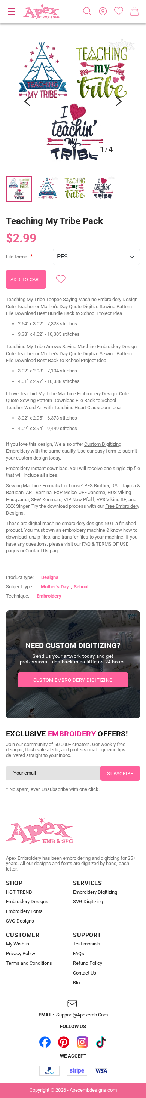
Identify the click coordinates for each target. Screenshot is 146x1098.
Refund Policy (87, 963)
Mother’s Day (55, 586)
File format (17, 257)
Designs (49, 577)
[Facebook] (45, 1042)
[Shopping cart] (134, 11)
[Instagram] (82, 1042)
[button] (73, 101)
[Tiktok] (101, 1042)
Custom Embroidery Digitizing (73, 680)
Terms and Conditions (29, 963)
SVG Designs (20, 921)
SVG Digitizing (88, 901)
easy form (105, 451)
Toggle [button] (11, 11)
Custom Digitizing (102, 444)
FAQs (78, 953)
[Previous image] (27, 101)
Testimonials (86, 944)
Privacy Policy (20, 953)
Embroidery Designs (27, 901)
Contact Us (37, 550)
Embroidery (49, 596)
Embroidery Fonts (24, 911)
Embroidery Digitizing (95, 892)
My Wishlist (18, 944)
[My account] (103, 11)
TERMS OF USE (112, 544)
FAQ (86, 544)
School (81, 586)
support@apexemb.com (82, 1015)
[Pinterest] (63, 1042)
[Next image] (118, 101)
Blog (77, 982)
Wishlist (118, 11)
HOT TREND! (19, 892)
